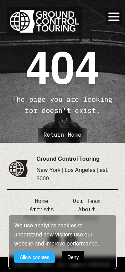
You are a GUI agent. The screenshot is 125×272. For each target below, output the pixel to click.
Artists (42, 209)
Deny (73, 257)
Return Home (62, 134)
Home (42, 200)
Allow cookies (34, 257)
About (86, 209)
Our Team (87, 200)
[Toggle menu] (113, 17)
